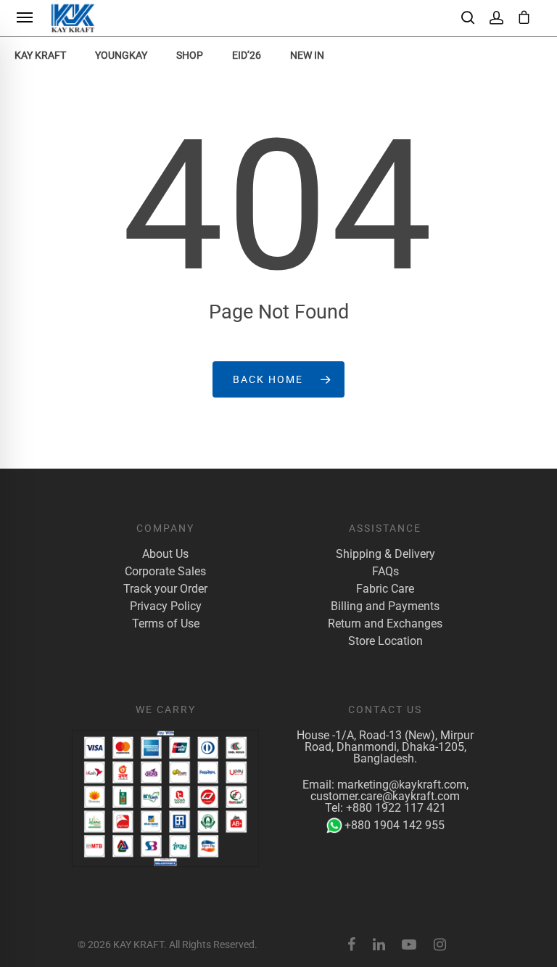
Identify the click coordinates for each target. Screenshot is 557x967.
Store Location (385, 641)
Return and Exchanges (385, 624)
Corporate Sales (165, 571)
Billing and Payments (385, 606)
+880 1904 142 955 (394, 825)
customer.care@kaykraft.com (385, 796)
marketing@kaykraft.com (401, 784)
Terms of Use (165, 624)
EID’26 (246, 55)
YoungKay (121, 55)
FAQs (385, 571)
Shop (189, 55)
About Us (165, 554)
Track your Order (165, 589)
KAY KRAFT (40, 55)
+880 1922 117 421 (396, 808)
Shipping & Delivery (385, 554)
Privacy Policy (166, 606)
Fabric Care (385, 589)
